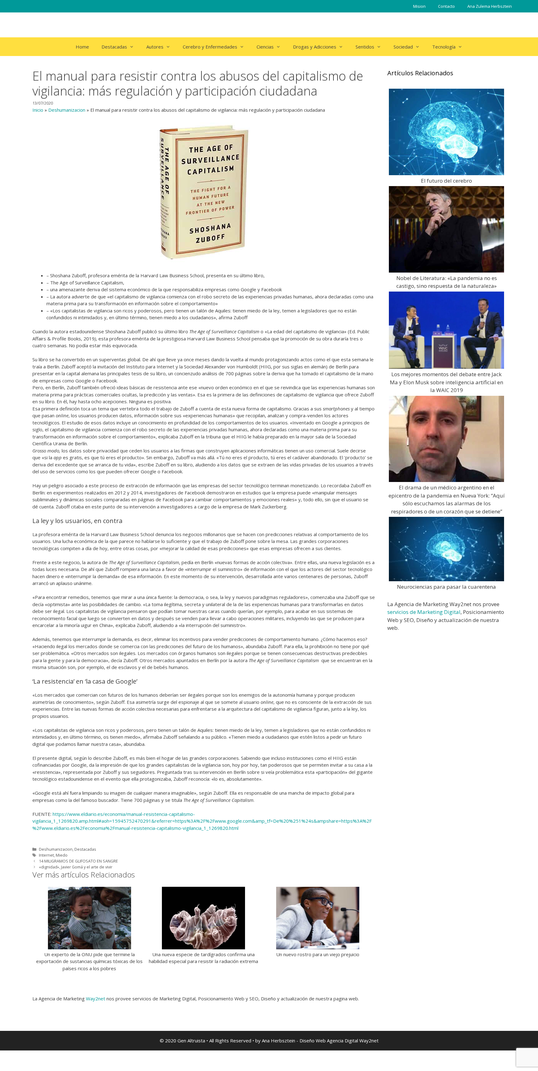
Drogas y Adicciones (314, 47)
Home (82, 47)
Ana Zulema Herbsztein (489, 6)
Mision (419, 6)
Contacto (446, 6)
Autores (154, 47)
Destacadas (114, 47)
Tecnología (443, 47)
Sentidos (365, 47)
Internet (46, 855)
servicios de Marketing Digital (423, 611)
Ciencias (265, 47)
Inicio (37, 110)
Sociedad (403, 47)
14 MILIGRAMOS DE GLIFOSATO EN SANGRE (78, 861)
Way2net (95, 998)
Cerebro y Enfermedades (210, 47)
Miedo (62, 855)
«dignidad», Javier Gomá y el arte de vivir (75, 867)
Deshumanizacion (66, 110)
